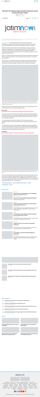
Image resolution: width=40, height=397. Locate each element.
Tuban (9, 388)
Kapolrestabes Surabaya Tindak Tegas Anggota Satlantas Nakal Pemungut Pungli (20, 311)
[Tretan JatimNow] (20, 259)
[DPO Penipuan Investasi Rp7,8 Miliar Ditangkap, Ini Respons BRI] (7, 235)
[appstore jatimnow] (25, 379)
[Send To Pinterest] (37, 18)
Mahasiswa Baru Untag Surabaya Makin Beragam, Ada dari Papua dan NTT (9, 334)
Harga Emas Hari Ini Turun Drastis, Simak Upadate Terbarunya (24, 224)
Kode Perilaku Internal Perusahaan (9, 383)
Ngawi (29, 384)
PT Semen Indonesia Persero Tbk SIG (20, 182)
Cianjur (10, 184)
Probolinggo (5, 386)
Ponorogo (16, 385)
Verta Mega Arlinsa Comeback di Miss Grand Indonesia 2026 (19, 264)
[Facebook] (15, 391)
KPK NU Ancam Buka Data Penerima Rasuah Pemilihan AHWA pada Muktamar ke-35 (24, 204)
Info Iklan (16, 382)
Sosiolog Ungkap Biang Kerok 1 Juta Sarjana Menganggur (10, 325)
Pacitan (25, 389)
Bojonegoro (13, 388)
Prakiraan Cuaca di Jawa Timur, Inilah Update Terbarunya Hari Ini (17, 300)
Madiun (20, 385)
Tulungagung (20, 389)
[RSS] (25, 391)
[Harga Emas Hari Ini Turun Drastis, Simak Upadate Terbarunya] (7, 225)
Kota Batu (11, 384)
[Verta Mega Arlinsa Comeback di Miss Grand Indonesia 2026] (4, 266)
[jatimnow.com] (7, 1)
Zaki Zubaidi (21, 14)
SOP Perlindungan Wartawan (22, 383)
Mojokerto (25, 385)
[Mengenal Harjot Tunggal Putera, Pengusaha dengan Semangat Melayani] (4, 278)
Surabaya (6, 384)
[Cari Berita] (37, 1)
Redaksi (11, 382)
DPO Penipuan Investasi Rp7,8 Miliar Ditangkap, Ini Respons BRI (24, 233)
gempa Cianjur (5, 184)
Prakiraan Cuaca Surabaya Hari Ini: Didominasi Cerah (15, 303)
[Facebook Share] (30, 18)
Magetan (34, 384)
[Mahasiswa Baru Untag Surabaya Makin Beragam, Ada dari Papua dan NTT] (10, 330)
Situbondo (31, 388)
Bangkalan (15, 386)
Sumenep (31, 386)
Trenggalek (19, 388)
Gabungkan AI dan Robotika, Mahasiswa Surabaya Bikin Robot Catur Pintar (22, 270)
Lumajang (4, 388)
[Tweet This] (33, 18)
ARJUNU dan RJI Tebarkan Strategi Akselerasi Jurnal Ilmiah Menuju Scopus (29, 334)
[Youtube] (21, 391)
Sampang (20, 386)
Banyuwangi (5, 385)
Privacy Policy (32, 382)
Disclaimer (7, 382)
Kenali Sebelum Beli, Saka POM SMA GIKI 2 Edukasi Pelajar (28, 325)
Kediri (10, 386)
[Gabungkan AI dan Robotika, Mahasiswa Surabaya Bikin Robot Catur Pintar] (4, 272)
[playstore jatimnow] (15, 379)
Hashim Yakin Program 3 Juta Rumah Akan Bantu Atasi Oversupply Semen (18, 133)
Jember (35, 388)
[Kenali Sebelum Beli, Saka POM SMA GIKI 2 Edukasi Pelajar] (29, 321)
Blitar (35, 386)
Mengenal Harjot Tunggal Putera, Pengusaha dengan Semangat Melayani (22, 276)
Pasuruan (30, 385)
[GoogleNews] (23, 391)
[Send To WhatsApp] (35, 18)
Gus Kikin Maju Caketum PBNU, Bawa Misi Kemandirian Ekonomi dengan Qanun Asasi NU (24, 214)
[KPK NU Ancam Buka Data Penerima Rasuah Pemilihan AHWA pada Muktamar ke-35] (7, 206)
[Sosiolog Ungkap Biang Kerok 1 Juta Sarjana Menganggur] (10, 321)
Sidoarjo (16, 384)
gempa (29, 182)
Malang (35, 385)
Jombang (11, 385)
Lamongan (25, 384)
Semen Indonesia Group (7, 182)
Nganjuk (14, 389)
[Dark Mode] (35, 1)
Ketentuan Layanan (33, 383)
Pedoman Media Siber (24, 382)
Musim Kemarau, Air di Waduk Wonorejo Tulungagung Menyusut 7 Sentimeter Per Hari (24, 194)
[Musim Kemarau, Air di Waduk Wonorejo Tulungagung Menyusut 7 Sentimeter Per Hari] (7, 196)
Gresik (20, 384)
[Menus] (2, 1)
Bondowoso (25, 388)
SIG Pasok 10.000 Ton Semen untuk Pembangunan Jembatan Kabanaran (18, 111)
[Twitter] (17, 391)
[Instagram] (19, 391)
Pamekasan (25, 386)
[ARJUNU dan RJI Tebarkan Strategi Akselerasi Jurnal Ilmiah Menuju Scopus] (29, 330)
